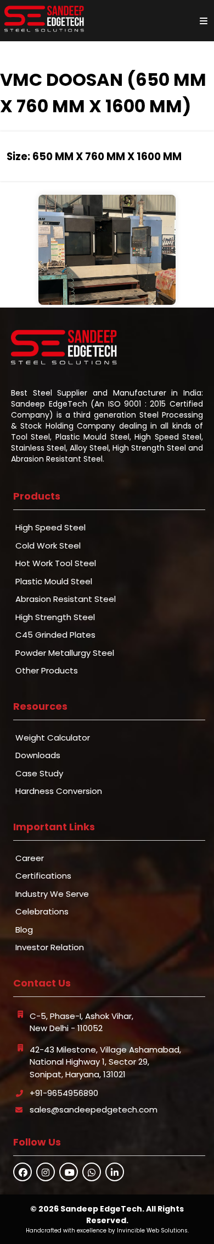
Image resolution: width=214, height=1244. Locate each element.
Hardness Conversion (58, 791)
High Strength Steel (55, 617)
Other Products (46, 670)
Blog (24, 929)
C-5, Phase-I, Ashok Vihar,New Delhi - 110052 (81, 1022)
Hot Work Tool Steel (55, 563)
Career (29, 858)
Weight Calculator (52, 737)
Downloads (37, 755)
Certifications (43, 875)
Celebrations (42, 911)
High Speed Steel (50, 527)
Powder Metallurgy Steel (64, 653)
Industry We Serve (52, 894)
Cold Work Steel (48, 545)
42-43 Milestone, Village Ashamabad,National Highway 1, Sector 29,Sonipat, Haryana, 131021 (105, 1062)
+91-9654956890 (64, 1093)
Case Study (39, 773)
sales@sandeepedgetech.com (93, 1109)
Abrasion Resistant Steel (65, 599)
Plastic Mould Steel (53, 581)
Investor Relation (49, 947)
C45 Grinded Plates (55, 634)
